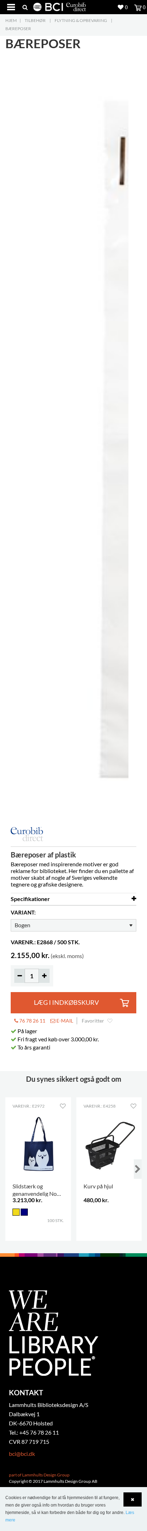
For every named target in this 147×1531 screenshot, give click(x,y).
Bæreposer (18, 28)
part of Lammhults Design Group (39, 1474)
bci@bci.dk (22, 1453)
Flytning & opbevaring (81, 20)
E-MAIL (64, 1021)
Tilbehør (35, 20)
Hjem (11, 20)
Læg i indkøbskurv (66, 1002)
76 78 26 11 (31, 1021)
